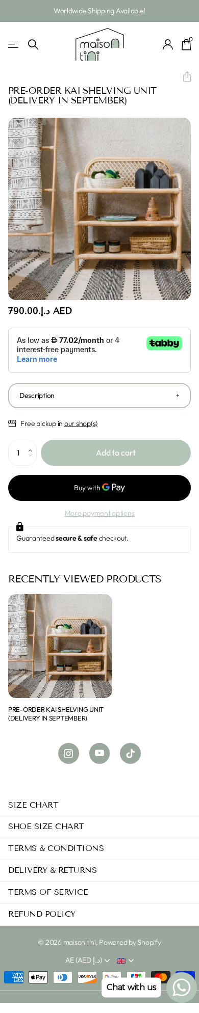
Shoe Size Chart (46, 826)
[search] (33, 44)
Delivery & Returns (52, 870)
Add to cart (116, 452)
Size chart (33, 805)
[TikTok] (130, 753)
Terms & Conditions (56, 848)
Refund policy (42, 914)
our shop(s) (80, 423)
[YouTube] (99, 753)
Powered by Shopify (130, 942)
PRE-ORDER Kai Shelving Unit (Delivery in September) (56, 713)
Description (37, 395)
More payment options (100, 513)
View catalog (14, 44)
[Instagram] (68, 753)
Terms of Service (48, 892)
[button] (183, 77)
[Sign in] (168, 44)
